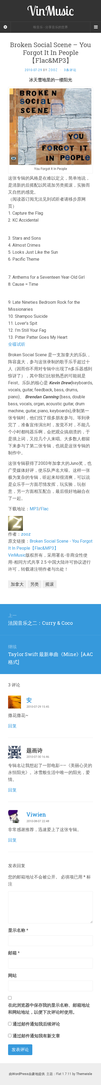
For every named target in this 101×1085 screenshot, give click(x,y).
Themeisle (84, 1074)
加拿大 (17, 584)
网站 (12, 975)
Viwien (36, 814)
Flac (44, 508)
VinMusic (17, 555)
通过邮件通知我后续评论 (36, 1024)
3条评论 (70, 70)
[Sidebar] (5, 27)
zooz (26, 534)
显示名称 (18, 930)
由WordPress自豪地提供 (27, 1074)
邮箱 (14, 952)
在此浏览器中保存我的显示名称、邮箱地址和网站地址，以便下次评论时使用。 (49, 1009)
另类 (34, 584)
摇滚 (49, 584)
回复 (12, 725)
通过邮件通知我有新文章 (36, 1035)
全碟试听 (16, 344)
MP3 (34, 508)
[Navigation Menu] (95, 27)
